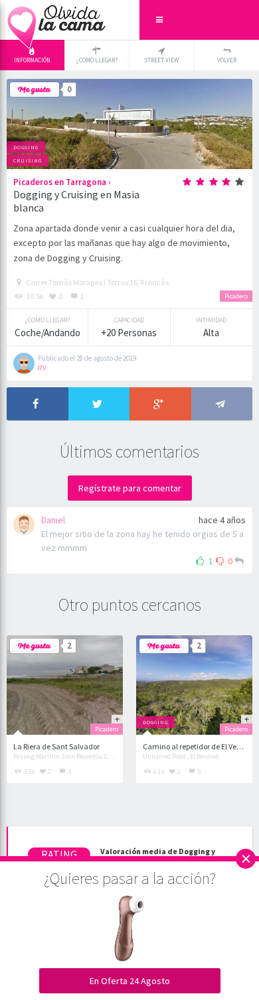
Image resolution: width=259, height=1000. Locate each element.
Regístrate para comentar (129, 488)
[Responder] (239, 561)
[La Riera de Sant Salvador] (65, 685)
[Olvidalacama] (56, 20)
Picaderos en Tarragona (59, 182)
